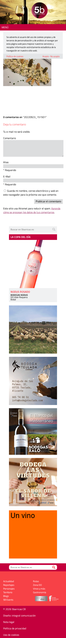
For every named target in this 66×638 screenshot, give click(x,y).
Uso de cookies (11, 635)
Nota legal (8, 622)
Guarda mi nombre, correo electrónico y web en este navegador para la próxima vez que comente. (30, 193)
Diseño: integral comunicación (19, 615)
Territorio (7, 592)
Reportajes (8, 585)
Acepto (45, 56)
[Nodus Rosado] (33, 264)
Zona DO (37, 585)
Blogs (6, 596)
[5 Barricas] (39, 11)
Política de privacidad (14, 628)
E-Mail (6, 176)
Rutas (36, 581)
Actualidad (8, 581)
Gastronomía (39, 592)
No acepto (55, 56)
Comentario (9, 138)
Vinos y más (39, 588)
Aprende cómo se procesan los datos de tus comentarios (31, 210)
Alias (5, 162)
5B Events (8, 600)
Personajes (9, 588)
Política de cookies (14, 56)
